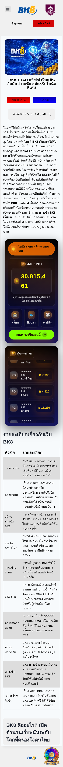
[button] (8, 9)
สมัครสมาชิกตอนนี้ (31, 335)
